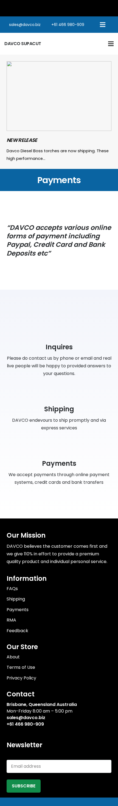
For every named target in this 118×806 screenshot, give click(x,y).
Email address (21, 756)
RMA (11, 620)
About (13, 657)
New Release (22, 140)
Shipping (16, 599)
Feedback (17, 631)
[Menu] (102, 24)
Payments (18, 609)
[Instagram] (37, 733)
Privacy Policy (21, 678)
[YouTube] (27, 733)
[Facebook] (9, 733)
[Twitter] (18, 733)
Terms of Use (21, 667)
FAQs (12, 588)
